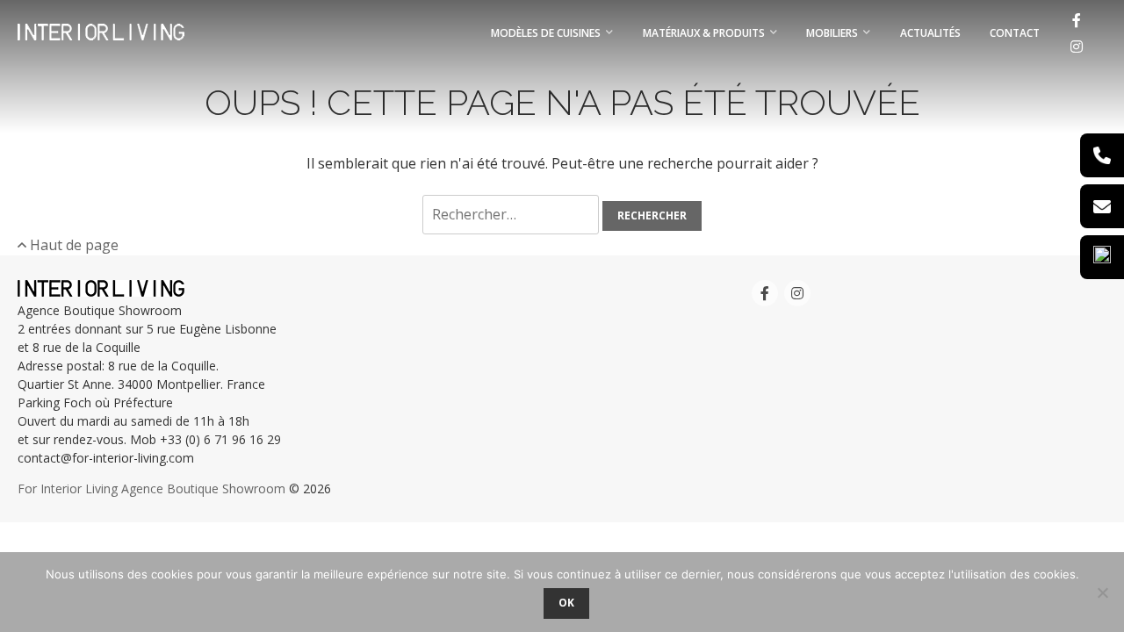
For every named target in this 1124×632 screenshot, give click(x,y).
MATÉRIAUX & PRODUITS (704, 32)
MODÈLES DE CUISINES (546, 32)
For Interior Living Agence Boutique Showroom (151, 488)
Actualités (930, 32)
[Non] (1102, 592)
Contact (1015, 32)
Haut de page (72, 245)
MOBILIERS (832, 32)
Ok (566, 602)
